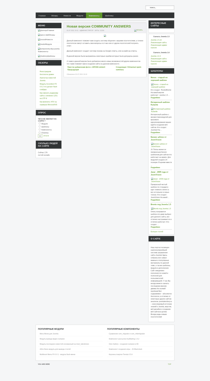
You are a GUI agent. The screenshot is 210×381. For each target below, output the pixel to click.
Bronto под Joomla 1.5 (161, 204)
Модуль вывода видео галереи (52, 339)
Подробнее (155, 98)
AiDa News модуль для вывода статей (55, 349)
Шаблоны (45, 127)
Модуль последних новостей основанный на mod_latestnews (64, 344)
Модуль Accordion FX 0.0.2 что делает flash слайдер (48, 86)
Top (169, 364)
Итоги (46, 136)
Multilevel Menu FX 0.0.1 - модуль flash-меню (57, 354)
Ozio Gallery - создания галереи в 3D (124, 344)
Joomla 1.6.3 (156, 56)
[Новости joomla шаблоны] (58, 6)
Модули (44, 124)
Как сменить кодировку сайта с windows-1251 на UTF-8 (49, 95)
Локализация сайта (159, 43)
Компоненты (46, 130)
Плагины (45, 133)
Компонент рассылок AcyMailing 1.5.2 (124, 339)
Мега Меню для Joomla (49, 334)
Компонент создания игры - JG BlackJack (125, 349)
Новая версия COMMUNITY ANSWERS (99, 26)
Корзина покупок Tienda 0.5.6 (121, 354)
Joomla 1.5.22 (156, 40)
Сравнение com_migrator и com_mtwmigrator (127, 334)
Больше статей (157, 232)
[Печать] (138, 30)
